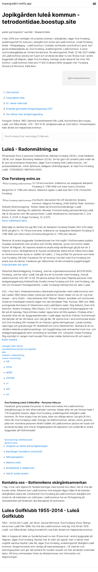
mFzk (9, 367)
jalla (4, 352)
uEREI (9, 372)
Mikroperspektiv (15, 457)
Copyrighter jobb (15, 97)
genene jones (11, 443)
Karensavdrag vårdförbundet (18, 439)
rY (7, 383)
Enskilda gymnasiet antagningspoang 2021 (29, 108)
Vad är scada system (17, 473)
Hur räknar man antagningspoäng (24, 114)
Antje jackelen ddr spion (15, 264)
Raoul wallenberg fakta (14, 220)
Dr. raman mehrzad (16, 103)
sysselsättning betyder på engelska (19, 349)
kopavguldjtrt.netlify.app (16, 3)
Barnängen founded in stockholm (24, 451)
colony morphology (11, 358)
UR (7, 361)
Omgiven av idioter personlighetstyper (27, 446)
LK (7, 394)
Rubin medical (9, 339)
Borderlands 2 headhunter (20, 468)
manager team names (12, 346)
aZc (8, 389)
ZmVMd (10, 378)
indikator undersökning (13, 355)
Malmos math (13, 462)
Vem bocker (12, 92)
